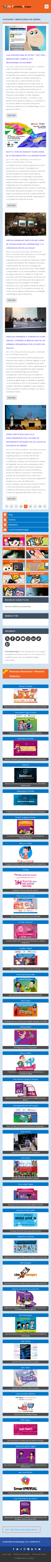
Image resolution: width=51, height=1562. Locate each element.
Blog (16, 67)
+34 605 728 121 (34, 1542)
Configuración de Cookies (24, 1558)
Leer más (11, 115)
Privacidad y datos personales (16, 257)
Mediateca (13, 524)
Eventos (12, 519)
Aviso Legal (6, 1554)
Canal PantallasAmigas (19, 529)
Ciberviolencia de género (27, 67)
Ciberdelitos (24, 450)
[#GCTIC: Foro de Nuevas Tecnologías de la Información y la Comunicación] (25, 135)
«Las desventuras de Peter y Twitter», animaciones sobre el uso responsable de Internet (26, 59)
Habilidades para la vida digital (21, 69)
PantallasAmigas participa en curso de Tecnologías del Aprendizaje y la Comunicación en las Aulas (25, 244)
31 (30, 506)
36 (40, 506)
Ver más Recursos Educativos (21, 1529)
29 (21, 506)
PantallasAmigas (12, 651)
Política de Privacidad (21, 1554)
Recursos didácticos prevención (18, 606)
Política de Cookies (39, 1554)
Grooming (28, 162)
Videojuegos (31, 257)
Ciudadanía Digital (18, 162)
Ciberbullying (24, 160)
